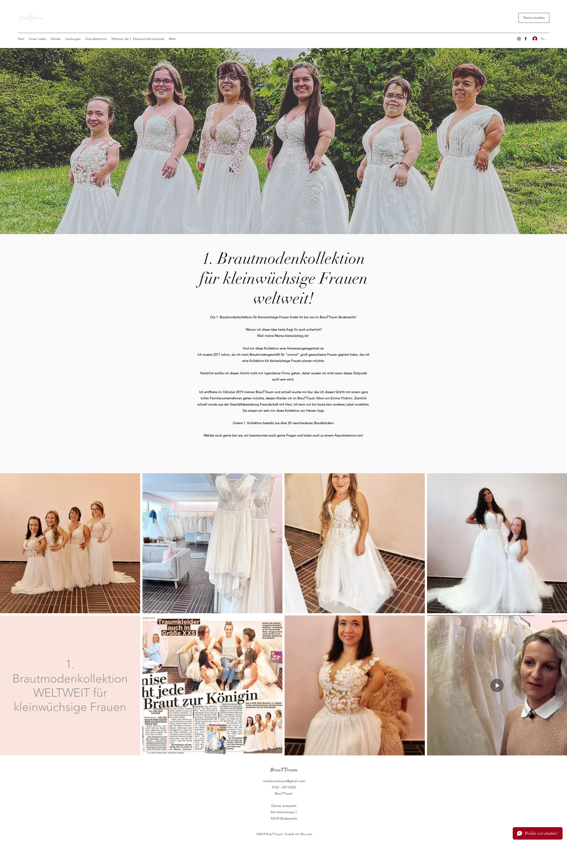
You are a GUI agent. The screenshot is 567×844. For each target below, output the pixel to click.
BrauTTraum (284, 770)
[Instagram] (519, 39)
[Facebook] (525, 39)
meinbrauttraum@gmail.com (284, 781)
